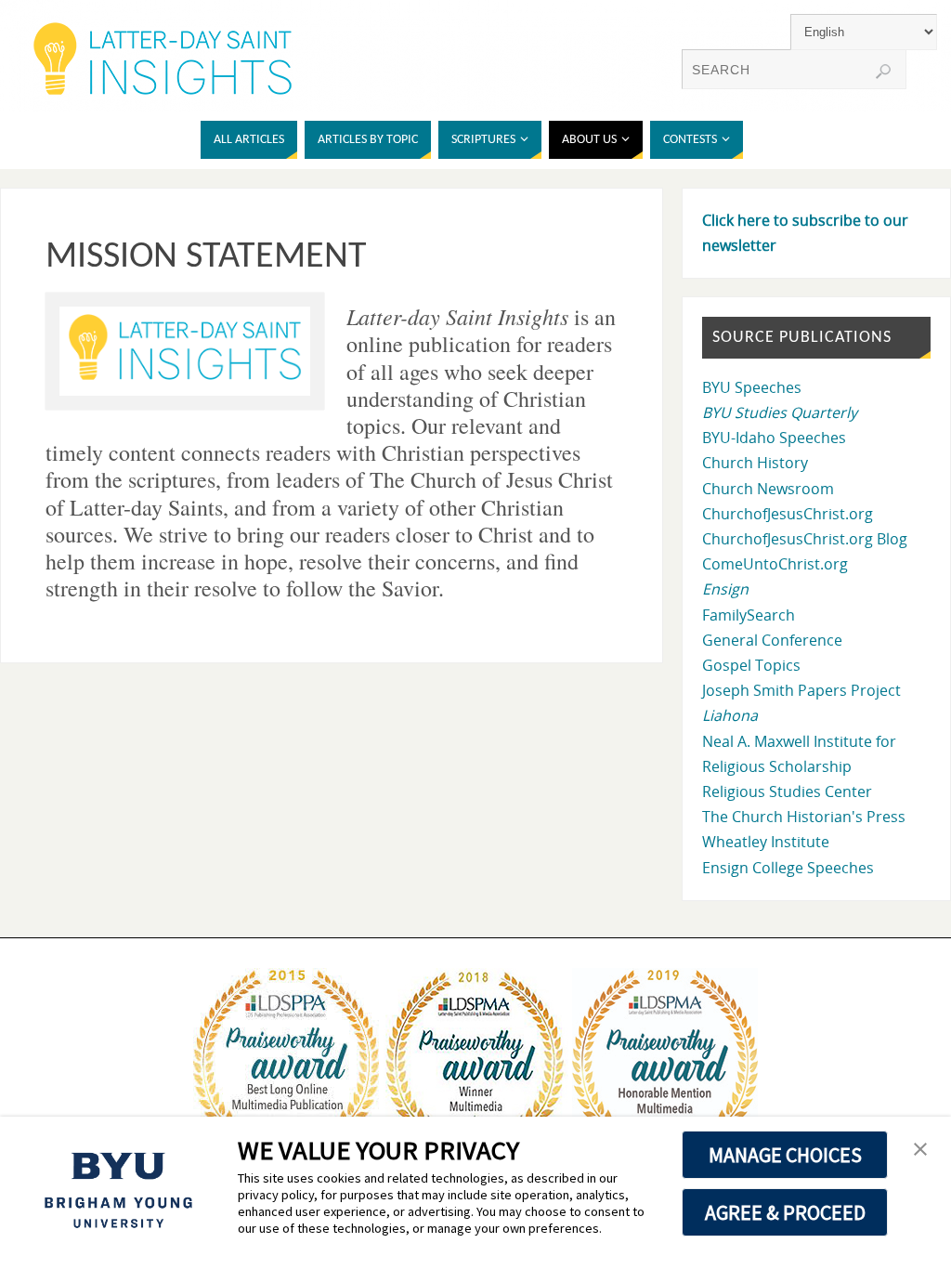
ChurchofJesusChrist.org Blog (804, 539)
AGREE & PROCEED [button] (785, 1212)
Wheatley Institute (765, 841)
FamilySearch (748, 615)
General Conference (772, 640)
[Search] (883, 71)
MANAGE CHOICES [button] (785, 1155)
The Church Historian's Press (803, 816)
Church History (755, 462)
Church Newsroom (768, 488)
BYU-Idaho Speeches (774, 437)
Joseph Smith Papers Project (801, 690)
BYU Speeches (751, 387)
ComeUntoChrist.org (775, 564)
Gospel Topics (751, 665)
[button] (920, 1150)
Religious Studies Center (787, 791)
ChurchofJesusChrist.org (787, 514)
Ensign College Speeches (788, 867)
